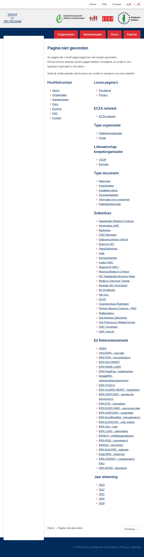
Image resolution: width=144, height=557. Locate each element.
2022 (101, 489)
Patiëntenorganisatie (110, 133)
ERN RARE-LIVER (110, 366)
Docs (114, 34)
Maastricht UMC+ (109, 267)
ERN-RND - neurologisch (113, 440)
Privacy (103, 94)
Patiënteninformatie (110, 204)
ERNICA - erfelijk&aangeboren (116, 435)
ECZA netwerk (107, 116)
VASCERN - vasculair (111, 352)
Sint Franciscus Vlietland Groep (117, 322)
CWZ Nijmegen (107, 234)
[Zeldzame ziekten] (127, 18)
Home (93, 4)
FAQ (104, 4)
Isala (101, 253)
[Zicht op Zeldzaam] (12, 18)
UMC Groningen (108, 326)
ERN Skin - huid (108, 426)
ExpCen (132, 34)
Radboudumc (106, 313)
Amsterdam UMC (109, 225)
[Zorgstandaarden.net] (71, 17)
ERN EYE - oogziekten (112, 403)
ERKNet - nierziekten (111, 445)
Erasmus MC (106, 244)
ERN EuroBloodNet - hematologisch (119, 417)
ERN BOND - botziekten (113, 468)
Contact (116, 4)
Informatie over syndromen (114, 199)
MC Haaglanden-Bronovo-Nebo (117, 276)
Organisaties (66, 34)
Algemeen (104, 181)
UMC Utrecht (106, 331)
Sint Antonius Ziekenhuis (113, 317)
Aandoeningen (92, 34)
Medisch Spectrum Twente (114, 280)
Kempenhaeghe (108, 257)
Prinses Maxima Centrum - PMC (118, 308)
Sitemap (135, 547)
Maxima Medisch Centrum (114, 271)
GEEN (102, 348)
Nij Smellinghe (107, 289)
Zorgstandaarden (108, 194)
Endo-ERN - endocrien (112, 454)
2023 (101, 484)
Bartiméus (105, 230)
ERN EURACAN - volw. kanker (117, 422)
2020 (101, 498)
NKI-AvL (104, 294)
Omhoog (129, 529)
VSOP (102, 159)
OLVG (102, 299)
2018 (101, 503)
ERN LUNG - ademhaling (113, 431)
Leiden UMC (106, 262)
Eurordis (104, 164)
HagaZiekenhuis (108, 248)
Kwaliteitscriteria (108, 190)
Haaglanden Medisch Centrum (116, 221)
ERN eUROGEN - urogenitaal (116, 412)
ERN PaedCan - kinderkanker (116, 371)
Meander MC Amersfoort (113, 285)
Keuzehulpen (106, 185)
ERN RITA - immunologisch (114, 357)
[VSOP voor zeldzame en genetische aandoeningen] (99, 18)
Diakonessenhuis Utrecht (113, 239)
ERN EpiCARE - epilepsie (114, 449)
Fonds (102, 137)
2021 (101, 494)
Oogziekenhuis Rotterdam (114, 303)
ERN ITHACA (107, 385)
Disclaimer (105, 90)
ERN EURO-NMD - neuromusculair (119, 408)
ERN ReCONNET (109, 362)
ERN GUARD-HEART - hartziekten (119, 389)
